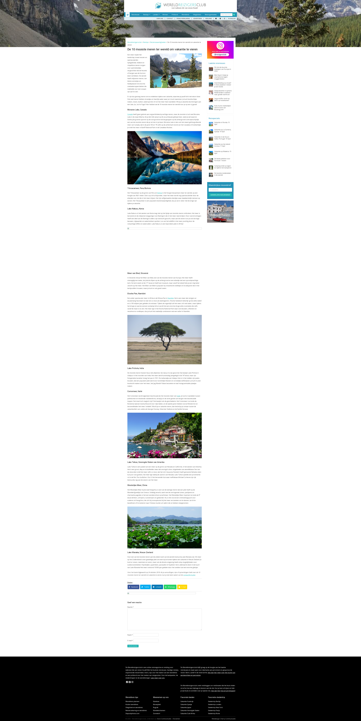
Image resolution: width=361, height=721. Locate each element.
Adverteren (197, 18)
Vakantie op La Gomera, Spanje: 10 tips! (222, 131)
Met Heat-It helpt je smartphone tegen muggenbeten (221, 77)
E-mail (183, 587)
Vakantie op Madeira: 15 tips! (222, 152)
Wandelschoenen (159, 710)
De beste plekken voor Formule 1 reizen (222, 160)
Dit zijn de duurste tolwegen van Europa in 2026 (222, 69)
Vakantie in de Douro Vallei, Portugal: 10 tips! (222, 138)
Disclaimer (176, 719)
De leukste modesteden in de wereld (222, 174)
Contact (170, 18)
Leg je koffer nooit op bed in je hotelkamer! (222, 99)
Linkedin (158, 587)
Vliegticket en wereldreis (134, 707)
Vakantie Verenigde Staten (189, 710)
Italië (178, 396)
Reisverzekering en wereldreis (136, 710)
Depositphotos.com (132, 713)
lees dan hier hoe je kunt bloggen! (223, 691)
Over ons (160, 18)
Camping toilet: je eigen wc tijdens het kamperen (222, 167)
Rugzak (155, 707)
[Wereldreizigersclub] (180, 8)
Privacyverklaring (183, 18)
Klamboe (156, 701)
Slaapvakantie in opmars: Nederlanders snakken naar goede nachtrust (223, 92)
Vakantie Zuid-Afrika (187, 713)
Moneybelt (157, 704)
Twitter (146, 587)
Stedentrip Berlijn (214, 701)
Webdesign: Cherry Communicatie (223, 719)
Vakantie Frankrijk (186, 701)
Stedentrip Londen (214, 704)
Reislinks (208, 18)
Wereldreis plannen (132, 701)
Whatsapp (171, 587)
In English (231, 18)
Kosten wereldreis (132, 704)
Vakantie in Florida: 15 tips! (222, 123)
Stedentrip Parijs (214, 710)
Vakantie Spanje (186, 704)
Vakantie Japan (185, 707)
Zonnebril (156, 713)
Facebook (134, 587)
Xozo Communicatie (164, 719)
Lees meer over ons (158, 678)
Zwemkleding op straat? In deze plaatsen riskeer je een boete (222, 85)
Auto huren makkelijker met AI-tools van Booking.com (222, 108)
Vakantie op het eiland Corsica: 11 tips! (222, 145)
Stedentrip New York (215, 707)
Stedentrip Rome (214, 713)
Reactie (130, 607)
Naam (130, 635)
